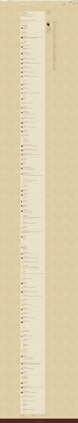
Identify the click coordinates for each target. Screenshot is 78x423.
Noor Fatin (24, 303)
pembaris (24, 290)
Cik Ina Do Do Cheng (25, 62)
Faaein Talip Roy (25, 391)
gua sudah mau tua (25, 22)
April (53, 53)
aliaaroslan (24, 371)
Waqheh (24, 286)
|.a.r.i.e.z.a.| (24, 299)
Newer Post (22, 415)
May (53, 52)
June (53, 51)
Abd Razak (24, 117)
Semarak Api (24, 367)
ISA (23, 271)
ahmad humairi (25, 111)
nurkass (24, 106)
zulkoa (24, 83)
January (54, 56)
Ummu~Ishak (24, 121)
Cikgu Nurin (24, 362)
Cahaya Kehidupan (25, 330)
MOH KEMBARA (25, 252)
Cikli (23, 97)
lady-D (24, 312)
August (53, 29)
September (54, 48)
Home (33, 415)
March (53, 23)
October (54, 28)
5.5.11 (23, 393)
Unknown (24, 185)
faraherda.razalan (25, 230)
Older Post (43, 415)
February (54, 24)
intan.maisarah (25, 134)
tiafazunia (24, 204)
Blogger (43, 421)
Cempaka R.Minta (25, 45)
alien (23, 162)
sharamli (24, 189)
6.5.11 (23, 410)
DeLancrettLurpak (25, 75)
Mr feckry (24, 87)
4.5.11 (23, 29)
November (54, 26)
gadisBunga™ (25, 130)
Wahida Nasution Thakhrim (26, 144)
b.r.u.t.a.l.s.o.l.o (27, 3)
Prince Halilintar (25, 153)
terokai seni (24, 265)
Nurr (23, 408)
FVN (23, 158)
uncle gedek (24, 41)
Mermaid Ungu (25, 316)
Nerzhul (24, 200)
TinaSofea (24, 66)
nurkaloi (24, 209)
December (54, 25)
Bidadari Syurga (25, 52)
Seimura (24, 395)
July (53, 50)
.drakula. (24, 36)
